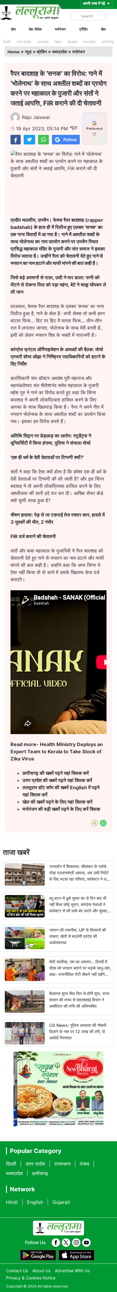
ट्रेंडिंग (83, 29)
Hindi (12, 1202)
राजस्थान (62, 1164)
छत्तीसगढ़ (107, 42)
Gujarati (61, 1202)
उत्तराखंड (43, 42)
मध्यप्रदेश (89, 42)
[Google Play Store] (38, 1255)
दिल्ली (6, 42)
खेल (103, 29)
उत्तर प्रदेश (23, 42)
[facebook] (55, 1242)
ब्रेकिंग (42, 51)
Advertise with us (72, 1270)
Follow (70, 139)
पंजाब (84, 1164)
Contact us (17, 1270)
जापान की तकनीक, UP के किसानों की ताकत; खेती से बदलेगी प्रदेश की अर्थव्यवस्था (77, 936)
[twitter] (66, 1242)
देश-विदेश (35, 29)
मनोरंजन (60, 29)
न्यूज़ (28, 51)
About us (41, 1270)
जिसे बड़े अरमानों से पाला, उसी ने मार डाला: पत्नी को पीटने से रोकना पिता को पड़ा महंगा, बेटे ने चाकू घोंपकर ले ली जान (58, 284)
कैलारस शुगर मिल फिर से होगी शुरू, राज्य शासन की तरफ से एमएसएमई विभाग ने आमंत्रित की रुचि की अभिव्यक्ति (79, 1000)
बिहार (58, 42)
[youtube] (86, 1242)
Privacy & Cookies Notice (31, 1277)
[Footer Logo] (58, 1228)
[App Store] (76, 1255)
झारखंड (72, 42)
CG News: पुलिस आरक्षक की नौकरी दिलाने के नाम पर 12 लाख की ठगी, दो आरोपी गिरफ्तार (77, 1031)
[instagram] (76, 1242)
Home (14, 51)
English (35, 1202)
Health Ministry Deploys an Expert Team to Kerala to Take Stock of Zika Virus (56, 751)
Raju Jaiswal (36, 117)
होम (13, 29)
